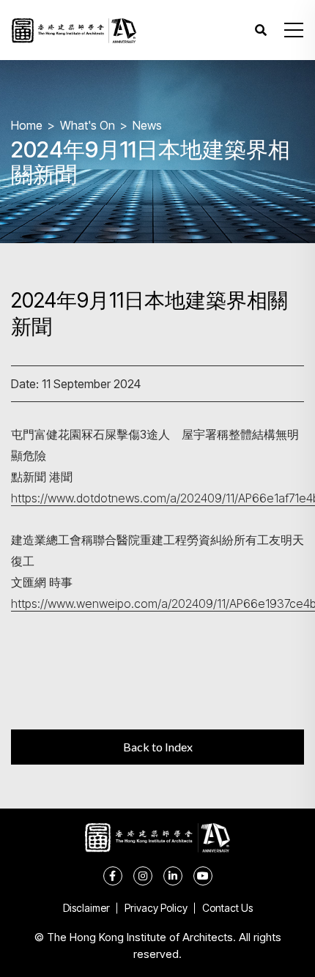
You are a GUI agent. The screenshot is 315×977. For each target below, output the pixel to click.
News (147, 125)
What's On (87, 125)
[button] (293, 30)
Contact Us (227, 908)
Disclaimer (86, 908)
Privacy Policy (156, 908)
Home (26, 125)
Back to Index (158, 747)
